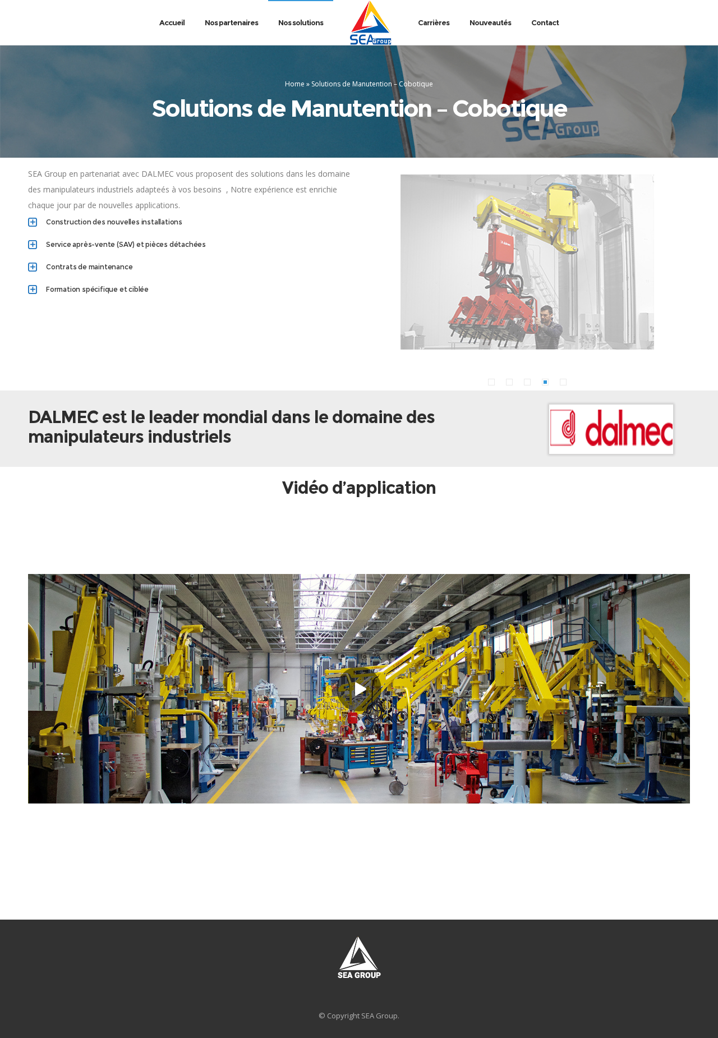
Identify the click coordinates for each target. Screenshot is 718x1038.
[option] (527, 262)
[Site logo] (370, 22)
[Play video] (359, 689)
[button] (491, 382)
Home (295, 84)
